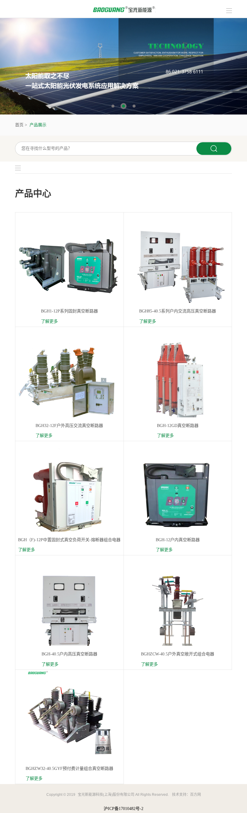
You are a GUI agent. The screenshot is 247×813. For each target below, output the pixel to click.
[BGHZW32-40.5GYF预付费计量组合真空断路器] (69, 711)
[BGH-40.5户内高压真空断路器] (69, 609)
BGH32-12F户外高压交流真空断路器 (69, 425)
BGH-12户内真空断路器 (178, 540)
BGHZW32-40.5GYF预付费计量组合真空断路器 (69, 768)
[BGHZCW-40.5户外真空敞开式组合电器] (178, 609)
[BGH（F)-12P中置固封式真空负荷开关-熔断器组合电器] (69, 495)
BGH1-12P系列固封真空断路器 (69, 311)
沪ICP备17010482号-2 (123, 808)
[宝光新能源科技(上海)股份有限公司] (124, 9)
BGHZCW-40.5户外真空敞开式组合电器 (177, 654)
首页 (19, 125)
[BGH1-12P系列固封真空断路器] (69, 266)
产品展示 (38, 125)
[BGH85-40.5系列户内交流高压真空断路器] (178, 266)
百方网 (195, 795)
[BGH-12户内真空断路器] (178, 495)
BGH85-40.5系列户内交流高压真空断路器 (177, 311)
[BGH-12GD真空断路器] (178, 380)
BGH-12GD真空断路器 (178, 425)
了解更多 (49, 321)
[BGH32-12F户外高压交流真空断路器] (69, 380)
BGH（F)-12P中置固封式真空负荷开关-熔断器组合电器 (69, 540)
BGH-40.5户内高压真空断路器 (69, 654)
